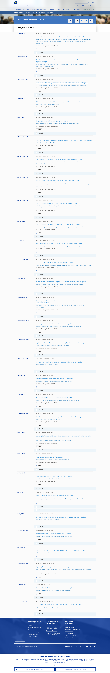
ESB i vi (83, 6)
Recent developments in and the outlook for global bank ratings (54, 378)
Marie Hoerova (52, 590)
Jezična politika (69, 637)
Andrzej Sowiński (74, 246)
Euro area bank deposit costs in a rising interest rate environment (55, 224)
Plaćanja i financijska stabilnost (39, 9)
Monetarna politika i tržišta (22, 9)
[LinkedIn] (79, 646)
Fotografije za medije (33, 632)
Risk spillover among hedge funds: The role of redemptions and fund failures (58, 604)
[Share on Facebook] (82, 21)
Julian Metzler (74, 400)
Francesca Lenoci (62, 284)
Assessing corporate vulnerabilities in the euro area (51, 324)
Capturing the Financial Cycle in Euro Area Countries (51, 567)
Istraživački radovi (35, 12)
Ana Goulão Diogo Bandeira (64, 85)
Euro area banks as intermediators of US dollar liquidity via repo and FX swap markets (61, 140)
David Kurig (61, 123)
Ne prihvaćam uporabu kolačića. (34, 669)
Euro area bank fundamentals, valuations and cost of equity (53, 203)
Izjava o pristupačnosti (71, 635)
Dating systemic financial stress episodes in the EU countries (53, 533)
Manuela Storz (72, 123)
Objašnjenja (31, 629)
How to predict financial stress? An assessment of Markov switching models (58, 517)
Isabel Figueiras (39, 305)
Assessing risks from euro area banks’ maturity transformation (54, 180)
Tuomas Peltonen (77, 499)
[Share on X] (77, 21)
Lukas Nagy (76, 41)
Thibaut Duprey (39, 519)
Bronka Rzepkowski (52, 607)
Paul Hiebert (38, 569)
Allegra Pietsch (47, 66)
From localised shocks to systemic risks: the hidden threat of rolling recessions (59, 83)
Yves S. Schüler (75, 569)
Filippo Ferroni (51, 552)
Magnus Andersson (40, 381)
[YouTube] (87, 646)
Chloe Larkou (75, 64)
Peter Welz (85, 569)
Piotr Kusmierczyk (40, 499)
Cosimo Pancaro (74, 284)
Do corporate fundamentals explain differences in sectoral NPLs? (55, 398)
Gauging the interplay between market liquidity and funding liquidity (56, 243)
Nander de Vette (39, 246)
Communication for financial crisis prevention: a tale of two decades (56, 159)
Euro (59, 9)
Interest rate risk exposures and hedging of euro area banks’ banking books (58, 281)
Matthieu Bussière (40, 590)
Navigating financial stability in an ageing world (49, 121)
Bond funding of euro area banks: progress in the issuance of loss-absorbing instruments (62, 417)
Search (89, 3)
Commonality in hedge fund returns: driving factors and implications (56, 588)
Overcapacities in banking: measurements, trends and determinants (56, 362)
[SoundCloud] (90, 646)
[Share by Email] (91, 21)
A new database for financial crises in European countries (52, 495)
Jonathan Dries (39, 284)
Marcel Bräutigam (53, 184)
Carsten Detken (65, 499)
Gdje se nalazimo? (33, 636)
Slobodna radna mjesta (34, 627)
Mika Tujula (61, 326)
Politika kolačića (69, 633)
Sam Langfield (63, 478)
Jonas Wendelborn (83, 39)
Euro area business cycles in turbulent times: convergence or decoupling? (57, 550)
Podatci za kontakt (33, 634)
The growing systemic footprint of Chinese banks (50, 457)
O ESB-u (78, 6)
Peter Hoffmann (39, 478)
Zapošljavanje (91, 6)
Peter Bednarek (39, 85)
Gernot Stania (79, 184)
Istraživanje (66, 9)
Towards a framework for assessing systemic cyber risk (52, 262)
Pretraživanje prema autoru (46, 12)
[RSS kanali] (94, 646)
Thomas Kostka (62, 459)
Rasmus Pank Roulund (66, 184)
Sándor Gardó (47, 39)
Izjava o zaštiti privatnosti (46, 665)
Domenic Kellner (52, 41)
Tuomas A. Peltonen (40, 536)
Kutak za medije (76, 9)
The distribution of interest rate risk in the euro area (51, 476)
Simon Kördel (63, 246)
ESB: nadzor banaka (87, 9)
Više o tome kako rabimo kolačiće (64, 665)
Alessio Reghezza (40, 184)
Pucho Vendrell (70, 39)
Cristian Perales (64, 440)
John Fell (37, 39)
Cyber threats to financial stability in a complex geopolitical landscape (56, 102)
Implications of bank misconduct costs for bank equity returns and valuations (58, 343)
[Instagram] (83, 646)
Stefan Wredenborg (40, 41)
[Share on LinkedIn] (86, 21)
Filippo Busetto (39, 345)
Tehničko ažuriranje (51, 631)
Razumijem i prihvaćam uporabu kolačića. (75, 669)
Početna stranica (18, 12)
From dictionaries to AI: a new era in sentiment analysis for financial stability (58, 37)
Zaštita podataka (69, 627)
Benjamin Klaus (59, 39)
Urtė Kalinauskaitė (52, 64)
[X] (76, 646)
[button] (91, 3)
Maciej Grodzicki (39, 64)
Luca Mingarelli (51, 142)
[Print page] (70, 21)
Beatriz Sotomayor (51, 419)
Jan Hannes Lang (65, 41)
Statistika (52, 9)
